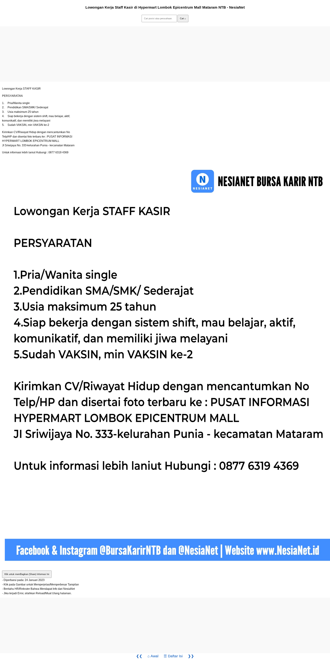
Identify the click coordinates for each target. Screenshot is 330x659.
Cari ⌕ (183, 18)
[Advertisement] (103, 50)
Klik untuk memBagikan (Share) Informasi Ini (26, 574)
